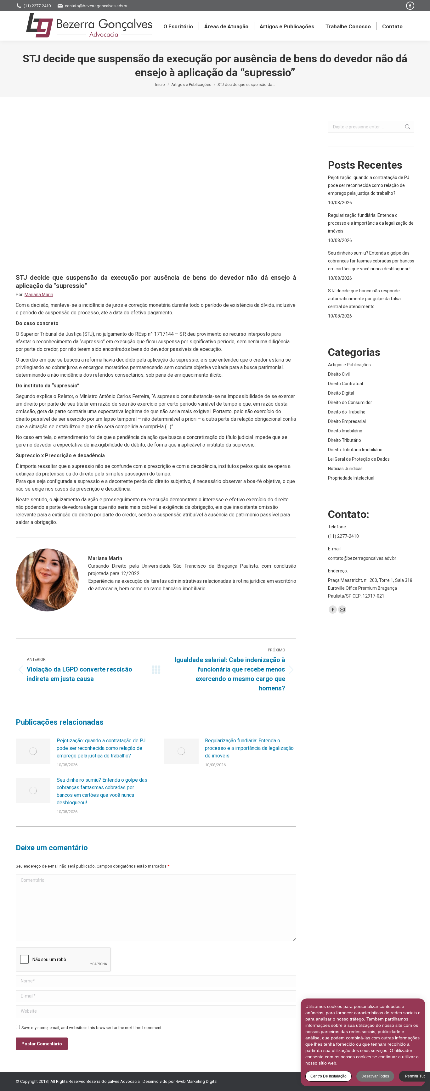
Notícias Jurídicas (345, 468)
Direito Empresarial (347, 421)
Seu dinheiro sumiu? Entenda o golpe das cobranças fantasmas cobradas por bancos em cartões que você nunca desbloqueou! (102, 791)
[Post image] (33, 751)
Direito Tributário (344, 440)
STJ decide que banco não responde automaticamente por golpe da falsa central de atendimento (364, 298)
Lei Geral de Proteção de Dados (359, 459)
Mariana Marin (39, 294)
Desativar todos (375, 1076)
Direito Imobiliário (345, 430)
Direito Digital (341, 393)
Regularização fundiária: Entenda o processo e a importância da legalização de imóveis (249, 748)
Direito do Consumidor (350, 402)
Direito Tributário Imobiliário (355, 449)
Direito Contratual (345, 383)
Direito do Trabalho (346, 411)
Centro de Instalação (328, 1076)
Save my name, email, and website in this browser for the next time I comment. (91, 1027)
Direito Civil (339, 374)
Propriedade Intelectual (351, 478)
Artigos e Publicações (349, 364)
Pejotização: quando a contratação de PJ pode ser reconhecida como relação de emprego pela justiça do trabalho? (101, 748)
